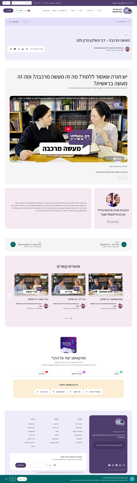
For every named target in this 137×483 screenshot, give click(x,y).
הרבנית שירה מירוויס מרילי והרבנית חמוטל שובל (108, 48)
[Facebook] (14, 49)
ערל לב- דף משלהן (76, 299)
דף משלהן (126, 35)
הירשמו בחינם (121, 3)
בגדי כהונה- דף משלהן (38, 299)
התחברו (114, 3)
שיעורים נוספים (114, 222)
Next (9, 296)
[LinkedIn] (22, 49)
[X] (18, 49)
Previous (127, 296)
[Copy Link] (26, 49)
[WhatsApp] (10, 49)
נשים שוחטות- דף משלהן (111, 299)
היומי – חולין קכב (55, 3)
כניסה (12, 479)
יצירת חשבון (22, 479)
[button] (98, 10)
